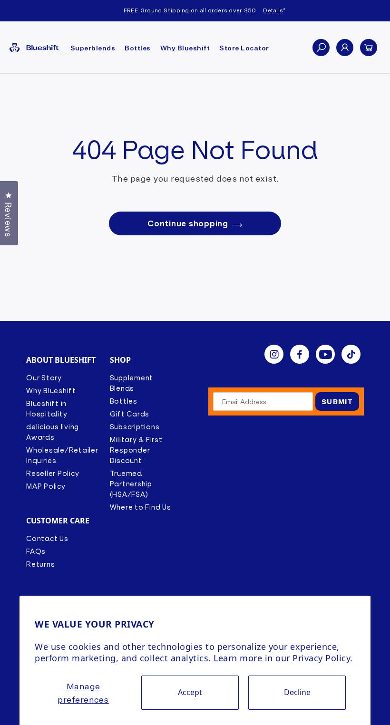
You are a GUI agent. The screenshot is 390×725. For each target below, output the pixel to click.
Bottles (123, 401)
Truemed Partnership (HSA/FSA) (131, 484)
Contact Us (47, 538)
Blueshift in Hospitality (46, 408)
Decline (297, 692)
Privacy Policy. (322, 658)
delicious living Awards (52, 432)
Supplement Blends (132, 383)
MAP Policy (46, 486)
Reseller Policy (52, 473)
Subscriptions (135, 427)
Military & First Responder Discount (136, 450)
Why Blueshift (51, 391)
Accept (190, 692)
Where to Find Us (140, 507)
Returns (40, 564)
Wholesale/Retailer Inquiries (62, 455)
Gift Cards (130, 414)
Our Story (44, 378)
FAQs (36, 551)
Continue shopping (187, 223)
